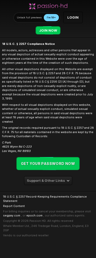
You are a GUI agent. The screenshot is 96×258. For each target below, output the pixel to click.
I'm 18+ (51, 17)
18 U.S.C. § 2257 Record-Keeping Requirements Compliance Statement (45, 199)
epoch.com (34, 215)
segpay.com (11, 215)
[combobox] (48, 180)
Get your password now (48, 163)
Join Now (48, 30)
